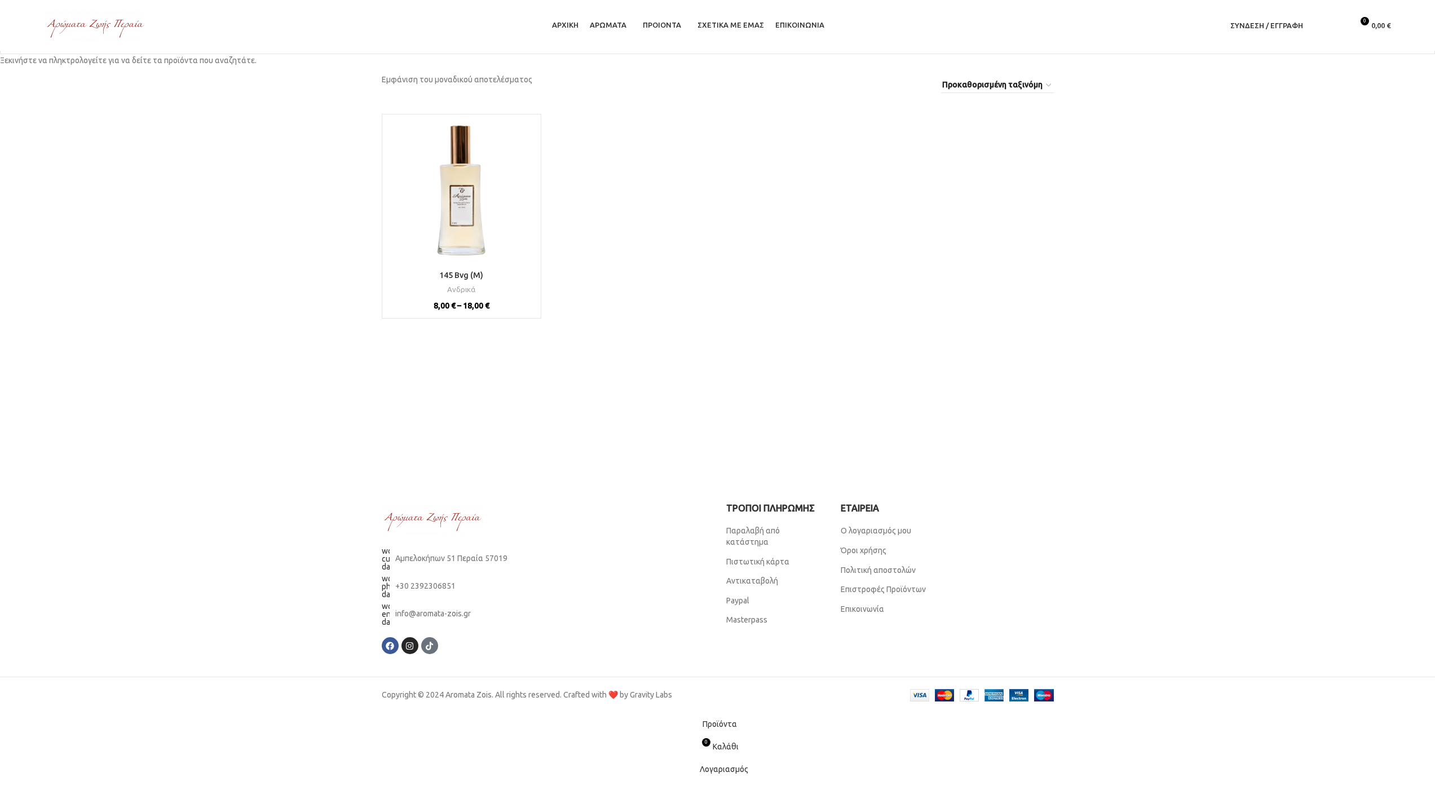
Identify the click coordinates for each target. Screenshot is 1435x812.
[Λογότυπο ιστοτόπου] (95, 24)
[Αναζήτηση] (1319, 25)
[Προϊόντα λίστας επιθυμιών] (1339, 25)
